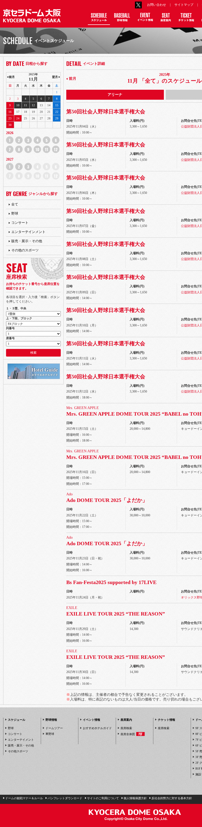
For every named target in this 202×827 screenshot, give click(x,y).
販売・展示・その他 (26, 241)
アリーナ (115, 95)
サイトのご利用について (103, 798)
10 (37, 149)
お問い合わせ (156, 5)
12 (56, 149)
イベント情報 (91, 719)
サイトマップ (183, 5)
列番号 (10, 328)
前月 (72, 79)
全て (14, 204)
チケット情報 (166, 719)
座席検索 (126, 728)
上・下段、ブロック (19, 318)
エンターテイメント (21, 739)
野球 (14, 213)
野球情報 (51, 719)
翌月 (55, 76)
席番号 (10, 338)
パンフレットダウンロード (65, 798)
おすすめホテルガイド (97, 728)
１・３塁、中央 (16, 308)
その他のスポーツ (25, 250)
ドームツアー (54, 728)
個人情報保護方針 (135, 798)
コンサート (19, 223)
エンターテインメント (28, 232)
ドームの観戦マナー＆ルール (24, 798)
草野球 (50, 733)
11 (46, 149)
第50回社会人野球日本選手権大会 (105, 111)
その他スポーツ (18, 751)
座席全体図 (127, 733)
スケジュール (16, 719)
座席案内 (126, 719)
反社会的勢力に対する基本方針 (172, 798)
